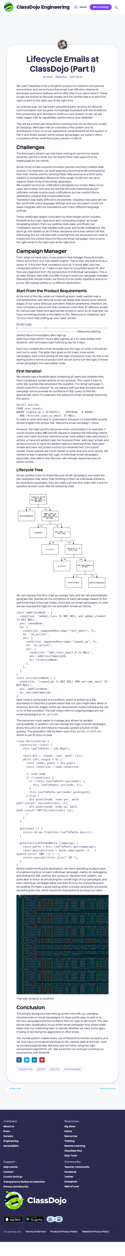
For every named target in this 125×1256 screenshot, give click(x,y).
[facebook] (19, 1059)
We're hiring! (101, 7)
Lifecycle (54, 1069)
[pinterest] (42, 1059)
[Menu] (75, 7)
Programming (25, 1069)
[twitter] (26, 1059)
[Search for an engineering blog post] (116, 7)
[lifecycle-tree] (62, 541)
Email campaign (72, 1069)
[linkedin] (34, 1059)
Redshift (41, 1069)
